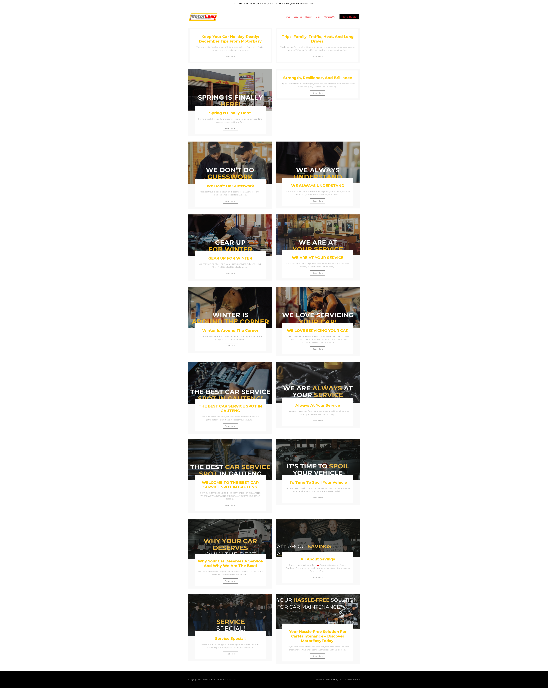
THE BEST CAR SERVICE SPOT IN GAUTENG (230, 408)
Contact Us (329, 17)
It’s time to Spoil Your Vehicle (317, 482)
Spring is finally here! (230, 113)
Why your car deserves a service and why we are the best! (230, 563)
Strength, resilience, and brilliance (317, 77)
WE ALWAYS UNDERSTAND (317, 185)
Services (298, 17)
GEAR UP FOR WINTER (230, 258)
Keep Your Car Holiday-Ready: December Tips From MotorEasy (230, 39)
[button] (349, 17)
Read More (230, 56)
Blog (318, 17)
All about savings (318, 559)
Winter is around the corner (230, 330)
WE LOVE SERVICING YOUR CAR (317, 330)
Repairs (308, 17)
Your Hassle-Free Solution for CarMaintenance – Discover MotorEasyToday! (317, 636)
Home (287, 17)
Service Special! (230, 638)
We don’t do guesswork (230, 186)
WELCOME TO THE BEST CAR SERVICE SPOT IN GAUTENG (230, 484)
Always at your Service (317, 405)
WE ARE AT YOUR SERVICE (317, 257)
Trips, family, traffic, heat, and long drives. (318, 39)
